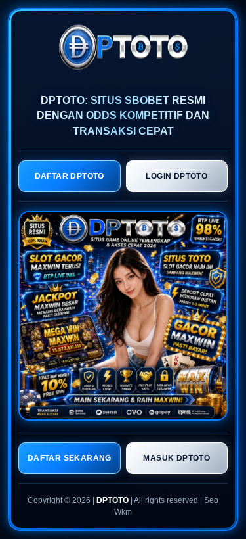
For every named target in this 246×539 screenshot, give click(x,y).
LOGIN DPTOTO (176, 176)
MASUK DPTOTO (176, 458)
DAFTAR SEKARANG (70, 458)
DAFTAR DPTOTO (69, 176)
